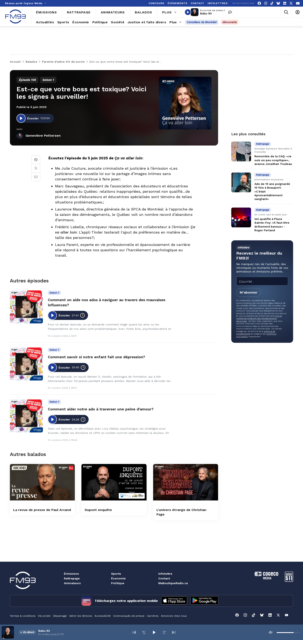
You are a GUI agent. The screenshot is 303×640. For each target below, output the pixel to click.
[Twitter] (36, 168)
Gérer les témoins (80, 615)
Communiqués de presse (128, 615)
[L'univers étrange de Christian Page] (185, 482)
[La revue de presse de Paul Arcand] (42, 482)
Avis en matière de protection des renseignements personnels (259, 318)
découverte (229, 22)
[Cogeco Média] (266, 578)
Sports (116, 573)
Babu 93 (206, 13)
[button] (134, 632)
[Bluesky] (278, 3)
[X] (291, 3)
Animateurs (72, 583)
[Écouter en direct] (187, 12)
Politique (117, 583)
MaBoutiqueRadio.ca (173, 583)
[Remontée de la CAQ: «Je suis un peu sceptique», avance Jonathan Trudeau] (241, 151)
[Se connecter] (297, 12)
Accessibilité (103, 615)
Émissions (71, 573)
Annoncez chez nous (174, 615)
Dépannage (60, 615)
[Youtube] (298, 3)
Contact (164, 578)
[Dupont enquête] (113, 482)
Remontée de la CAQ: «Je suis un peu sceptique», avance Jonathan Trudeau (273, 160)
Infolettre (165, 573)
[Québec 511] (289, 581)
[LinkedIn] (284, 3)
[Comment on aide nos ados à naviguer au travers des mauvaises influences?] (26, 306)
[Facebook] (259, 3)
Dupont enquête (98, 510)
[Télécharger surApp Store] (174, 600)
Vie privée (44, 615)
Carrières (153, 615)
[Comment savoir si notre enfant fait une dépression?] (26, 364)
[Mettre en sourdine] (270, 632)
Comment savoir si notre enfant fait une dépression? (96, 357)
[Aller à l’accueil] (15, 16)
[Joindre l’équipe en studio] (230, 12)
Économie (118, 578)
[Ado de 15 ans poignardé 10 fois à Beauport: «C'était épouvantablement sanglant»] (241, 182)
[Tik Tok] (271, 3)
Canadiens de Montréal (202, 22)
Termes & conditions (22, 615)
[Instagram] (265, 3)
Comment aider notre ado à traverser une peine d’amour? (101, 409)
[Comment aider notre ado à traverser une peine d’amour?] (26, 415)
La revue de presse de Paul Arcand (42, 510)
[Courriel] (36, 177)
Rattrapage (72, 578)
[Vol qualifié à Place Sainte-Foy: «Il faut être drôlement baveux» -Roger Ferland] (241, 217)
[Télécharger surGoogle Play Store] (204, 600)
